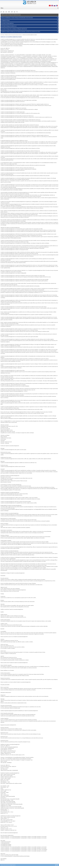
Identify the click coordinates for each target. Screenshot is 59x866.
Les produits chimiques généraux (7, 23)
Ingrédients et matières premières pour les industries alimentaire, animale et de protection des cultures (20, 31)
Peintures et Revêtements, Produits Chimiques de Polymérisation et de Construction (17, 17)
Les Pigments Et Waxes (5, 20)
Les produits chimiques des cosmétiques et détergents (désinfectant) (14, 28)
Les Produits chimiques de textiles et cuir (9, 26)
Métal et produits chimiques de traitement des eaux (11, 14)
